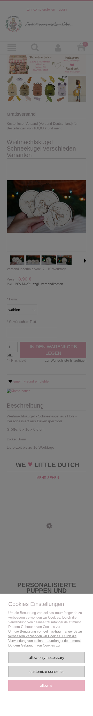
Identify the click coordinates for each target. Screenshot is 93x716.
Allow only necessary (46, 657)
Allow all (46, 685)
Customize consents (46, 671)
